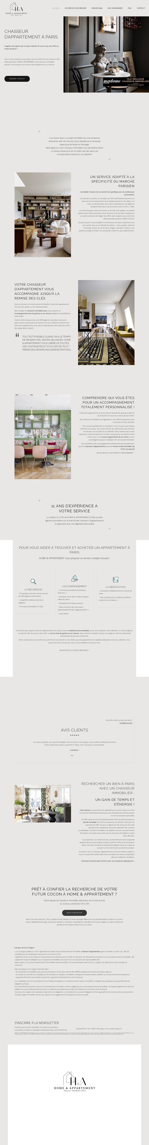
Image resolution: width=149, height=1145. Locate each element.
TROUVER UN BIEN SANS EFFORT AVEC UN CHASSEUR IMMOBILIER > (107, 861)
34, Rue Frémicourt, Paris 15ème (74, 1112)
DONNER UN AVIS (126, 723)
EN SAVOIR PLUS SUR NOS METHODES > (74, 650)
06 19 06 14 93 (74, 1115)
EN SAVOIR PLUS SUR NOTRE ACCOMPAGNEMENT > (115, 453)
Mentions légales (74, 1126)
